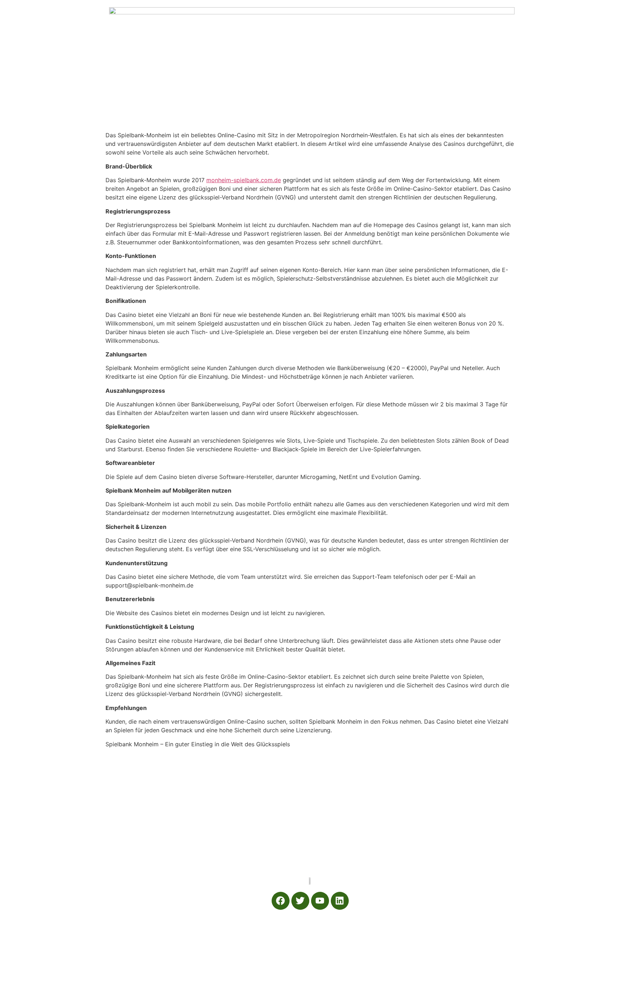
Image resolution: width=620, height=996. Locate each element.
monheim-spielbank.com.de (243, 180)
